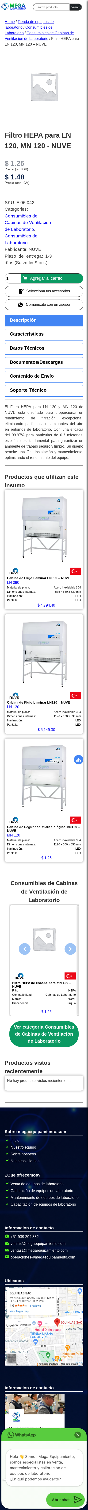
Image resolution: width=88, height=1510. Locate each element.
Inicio (15, 1140)
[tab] (44, 321)
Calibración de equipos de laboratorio (42, 1191)
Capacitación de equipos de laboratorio (43, 1204)
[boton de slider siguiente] (67, 947)
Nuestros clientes (25, 1161)
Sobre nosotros (23, 1154)
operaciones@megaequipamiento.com (43, 1257)
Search (75, 7)
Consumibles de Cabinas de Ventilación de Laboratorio (28, 222)
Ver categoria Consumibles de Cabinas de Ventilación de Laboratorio (44, 1034)
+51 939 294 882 (25, 1237)
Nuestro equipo (23, 1147)
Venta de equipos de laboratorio (37, 1184)
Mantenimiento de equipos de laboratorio (45, 1198)
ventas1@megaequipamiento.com (39, 1250)
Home (10, 22)
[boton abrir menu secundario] (78, 759)
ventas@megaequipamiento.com (38, 1244)
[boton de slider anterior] (21, 947)
